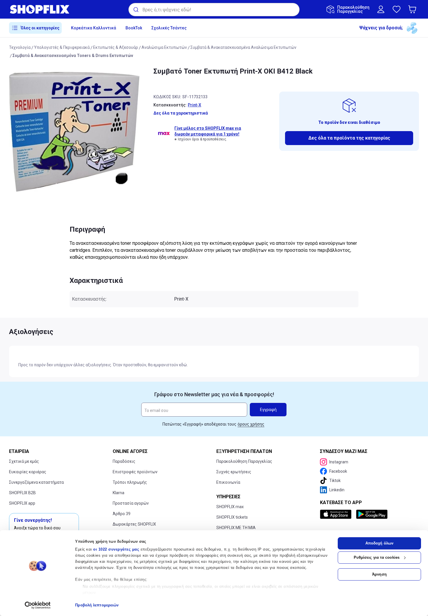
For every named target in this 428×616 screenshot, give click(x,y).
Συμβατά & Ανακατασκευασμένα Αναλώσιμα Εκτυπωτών (243, 47)
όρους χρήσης (251, 424)
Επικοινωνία (228, 482)
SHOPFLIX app (22, 503)
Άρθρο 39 (121, 513)
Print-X (194, 105)
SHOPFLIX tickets (232, 517)
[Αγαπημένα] (396, 9)
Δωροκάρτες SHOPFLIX (134, 524)
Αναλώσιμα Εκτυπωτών (164, 47)
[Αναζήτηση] (135, 9)
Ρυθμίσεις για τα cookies (376, 557)
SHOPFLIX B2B (22, 492)
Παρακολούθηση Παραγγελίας (244, 461)
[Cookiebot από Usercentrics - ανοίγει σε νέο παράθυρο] (37, 605)
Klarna (118, 492)
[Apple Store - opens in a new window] (337, 514)
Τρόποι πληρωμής (130, 482)
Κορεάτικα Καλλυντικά (93, 28)
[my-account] (380, 9)
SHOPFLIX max (230, 506)
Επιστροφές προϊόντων (135, 471)
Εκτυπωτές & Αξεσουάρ (115, 47)
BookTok (133, 28)
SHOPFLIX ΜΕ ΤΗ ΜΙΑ (236, 527)
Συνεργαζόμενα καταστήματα (36, 482)
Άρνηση (379, 574)
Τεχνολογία (20, 47)
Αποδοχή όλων (379, 543)
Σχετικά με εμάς (24, 461)
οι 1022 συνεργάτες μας (116, 549)
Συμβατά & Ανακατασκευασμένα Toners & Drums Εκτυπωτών (73, 55)
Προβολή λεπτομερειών (97, 605)
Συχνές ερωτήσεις (233, 471)
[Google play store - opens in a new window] (372, 514)
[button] (413, 9)
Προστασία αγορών (131, 503)
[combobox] (214, 9)
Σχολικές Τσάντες (169, 28)
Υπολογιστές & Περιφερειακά (62, 47)
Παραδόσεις (124, 461)
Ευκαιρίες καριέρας (27, 471)
